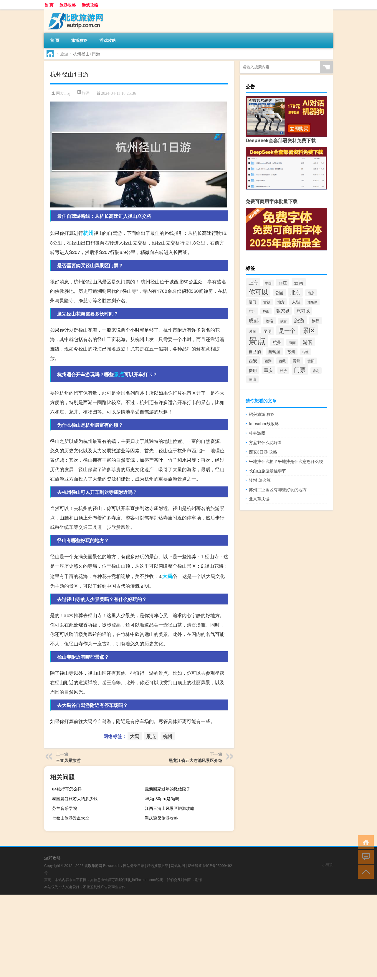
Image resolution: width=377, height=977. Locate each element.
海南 (292, 342)
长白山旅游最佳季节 (267, 470)
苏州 (291, 351)
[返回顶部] (364, 871)
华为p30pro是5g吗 (162, 798)
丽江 (283, 282)
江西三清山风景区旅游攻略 (169, 808)
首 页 (49, 5)
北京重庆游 (259, 499)
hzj (67, 93)
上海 (253, 282)
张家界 (283, 311)
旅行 (315, 320)
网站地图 (178, 865)
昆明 (267, 331)
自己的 (255, 351)
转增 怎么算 (260, 480)
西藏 (282, 360)
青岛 (316, 370)
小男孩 (327, 864)
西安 (253, 360)
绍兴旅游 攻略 (262, 414)
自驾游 (274, 351)
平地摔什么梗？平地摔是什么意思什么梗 (286, 461)
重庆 (268, 370)
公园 (279, 292)
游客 (308, 341)
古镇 (266, 302)
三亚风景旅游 (68, 760)
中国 (268, 282)
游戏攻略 (90, 5)
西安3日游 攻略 (263, 452)
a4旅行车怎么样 (67, 789)
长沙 (283, 370)
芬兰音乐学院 (64, 808)
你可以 (258, 291)
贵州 (296, 360)
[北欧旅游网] (75, 11)
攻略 (269, 320)
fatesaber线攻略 (264, 423)
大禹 (167, 576)
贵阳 (311, 360)
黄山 (252, 379)
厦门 (252, 302)
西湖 (268, 360)
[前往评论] (364, 856)
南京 (311, 292)
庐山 (266, 311)
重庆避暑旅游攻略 (161, 818)
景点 (119, 374)
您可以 (303, 311)
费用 (253, 370)
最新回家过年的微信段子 (167, 789)
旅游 (64, 54)
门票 (300, 369)
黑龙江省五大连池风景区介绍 (195, 760)
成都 (254, 320)
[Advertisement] (176, 936)
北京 (295, 292)
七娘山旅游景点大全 (70, 818)
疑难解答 (195, 865)
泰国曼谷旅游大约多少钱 (74, 798)
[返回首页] (364, 841)
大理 (296, 301)
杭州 (88, 233)
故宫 (283, 321)
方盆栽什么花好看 (265, 442)
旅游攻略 (67, 5)
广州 (252, 311)
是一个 (287, 330)
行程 (305, 351)
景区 (308, 330)
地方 (281, 301)
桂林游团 (257, 433)
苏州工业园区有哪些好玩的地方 (278, 489)
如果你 (312, 302)
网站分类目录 (133, 865)
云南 (298, 282)
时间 (252, 331)
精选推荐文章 (157, 865)
